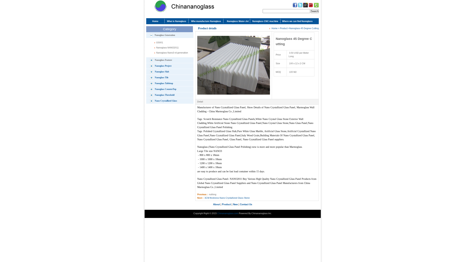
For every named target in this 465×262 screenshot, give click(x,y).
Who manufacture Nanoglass (206, 21)
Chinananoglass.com (227, 213)
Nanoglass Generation (165, 35)
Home (155, 21)
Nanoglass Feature (163, 60)
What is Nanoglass (176, 21)
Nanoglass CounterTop (165, 89)
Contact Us (246, 204)
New (235, 204)
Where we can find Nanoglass (297, 21)
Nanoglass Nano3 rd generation (172, 52)
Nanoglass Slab (162, 71)
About (216, 204)
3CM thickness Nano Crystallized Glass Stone (227, 198)
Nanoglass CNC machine (265, 21)
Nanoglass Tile (161, 77)
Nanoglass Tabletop (164, 83)
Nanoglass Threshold (165, 95)
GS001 (159, 42)
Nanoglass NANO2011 (167, 47)
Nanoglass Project (163, 66)
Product (284, 28)
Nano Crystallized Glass (166, 101)
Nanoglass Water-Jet (238, 21)
